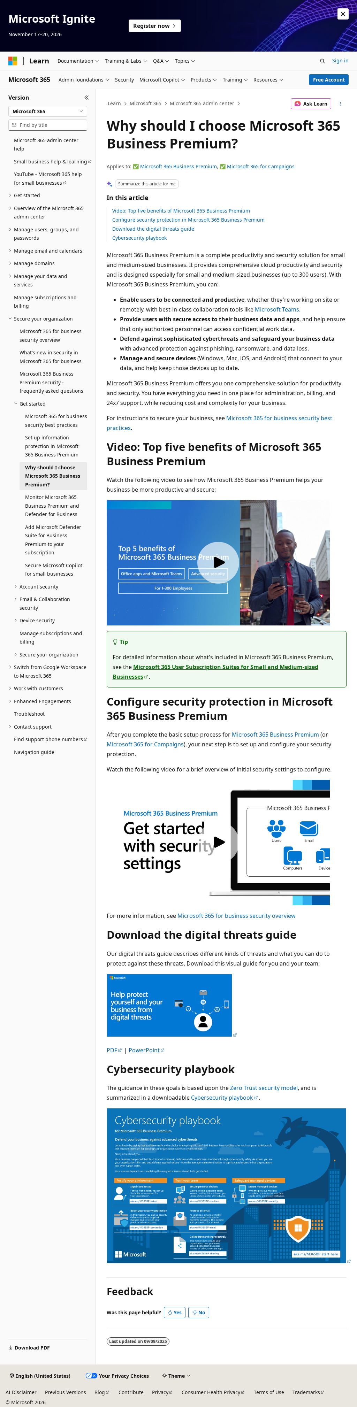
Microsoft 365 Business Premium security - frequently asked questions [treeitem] (51, 382)
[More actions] (340, 103)
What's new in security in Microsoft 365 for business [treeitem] (51, 356)
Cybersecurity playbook (139, 237)
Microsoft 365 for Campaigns (261, 166)
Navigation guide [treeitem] (34, 752)
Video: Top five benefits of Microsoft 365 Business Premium (181, 210)
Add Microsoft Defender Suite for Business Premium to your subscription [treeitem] (53, 540)
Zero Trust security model (264, 1088)
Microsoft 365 (145, 103)
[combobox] (47, 111)
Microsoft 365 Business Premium (178, 166)
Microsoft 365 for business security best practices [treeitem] (56, 420)
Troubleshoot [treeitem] (29, 713)
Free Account (329, 79)
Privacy (160, 1392)
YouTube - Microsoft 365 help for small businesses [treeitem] (48, 178)
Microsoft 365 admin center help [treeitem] (46, 144)
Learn (114, 103)
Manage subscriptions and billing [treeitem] (45, 301)
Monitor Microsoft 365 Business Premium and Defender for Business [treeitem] (52, 505)
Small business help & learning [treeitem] (50, 161)
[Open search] (322, 61)
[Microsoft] (12, 61)
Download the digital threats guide (153, 228)
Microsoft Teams (277, 309)
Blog (99, 1392)
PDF (112, 1050)
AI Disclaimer (21, 1392)
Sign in (340, 60)
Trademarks (306, 1392)
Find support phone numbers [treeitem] (48, 739)
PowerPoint (144, 1050)
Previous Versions (65, 1392)
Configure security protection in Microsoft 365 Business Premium (188, 219)
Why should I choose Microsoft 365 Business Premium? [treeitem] (52, 476)
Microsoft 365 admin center (202, 103)
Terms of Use (269, 1392)
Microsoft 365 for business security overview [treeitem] (51, 335)
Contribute (131, 1392)
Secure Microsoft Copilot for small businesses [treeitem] (53, 569)
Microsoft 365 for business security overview (236, 916)
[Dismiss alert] (343, 14)
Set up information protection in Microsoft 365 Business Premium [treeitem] (51, 446)
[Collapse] (87, 97)
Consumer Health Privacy (211, 1392)
